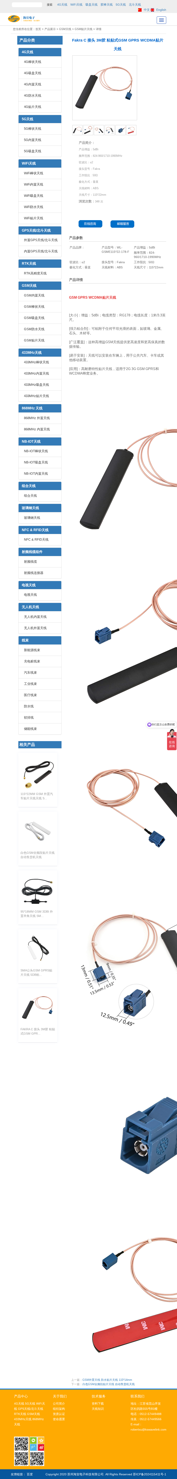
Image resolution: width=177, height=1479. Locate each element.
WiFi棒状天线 (33, 173)
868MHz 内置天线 (37, 429)
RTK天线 (29, 263)
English (161, 9)
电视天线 (29, 585)
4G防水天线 (32, 95)
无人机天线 (30, 607)
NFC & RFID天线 (35, 530)
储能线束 (30, 729)
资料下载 (98, 1403)
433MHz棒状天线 (36, 362)
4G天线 (62, 4)
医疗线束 (30, 695)
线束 (25, 640)
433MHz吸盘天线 (36, 384)
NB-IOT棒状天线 (36, 451)
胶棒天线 (107, 4)
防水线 (29, 706)
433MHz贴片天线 (36, 396)
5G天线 (121, 4)
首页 (38, 29)
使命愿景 (59, 1419)
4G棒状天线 (32, 62)
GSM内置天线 (34, 295)
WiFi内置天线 (33, 184)
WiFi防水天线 (33, 207)
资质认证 (59, 1414)
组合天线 (29, 486)
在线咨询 (91, 224)
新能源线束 (32, 650)
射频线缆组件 (32, 552)
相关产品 (27, 744)
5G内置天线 (32, 140)
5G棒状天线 (32, 128)
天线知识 (98, 1408)
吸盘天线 (91, 4)
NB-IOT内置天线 (36, 473)
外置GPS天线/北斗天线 (41, 240)
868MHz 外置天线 (37, 418)
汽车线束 (30, 672)
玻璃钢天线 (30, 508)
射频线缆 (30, 561)
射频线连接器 (33, 573)
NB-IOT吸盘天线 (36, 462)
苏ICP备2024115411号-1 (149, 1474)
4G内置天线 (32, 84)
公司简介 (59, 1403)
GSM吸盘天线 (34, 318)
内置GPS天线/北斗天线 (41, 251)
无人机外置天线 (35, 628)
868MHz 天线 (32, 408)
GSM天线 (29, 285)
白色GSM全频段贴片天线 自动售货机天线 (108, 1384)
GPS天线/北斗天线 (36, 230)
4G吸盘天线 (32, 73)
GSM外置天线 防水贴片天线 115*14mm (107, 1379)
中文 (147, 9)
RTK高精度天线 (35, 273)
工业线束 (30, 684)
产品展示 (50, 29)
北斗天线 (135, 4)
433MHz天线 (32, 352)
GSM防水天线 (34, 329)
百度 (30, 1474)
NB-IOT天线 (31, 441)
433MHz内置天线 (36, 373)
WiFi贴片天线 (33, 218)
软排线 (29, 717)
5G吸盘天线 (32, 151)
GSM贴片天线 (34, 340)
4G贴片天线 (32, 107)
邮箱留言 (124, 224)
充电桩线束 (32, 661)
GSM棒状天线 (34, 306)
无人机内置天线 (35, 617)
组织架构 (59, 1408)
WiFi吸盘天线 (33, 195)
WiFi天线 (76, 4)
